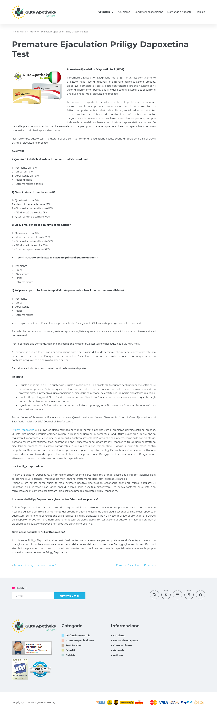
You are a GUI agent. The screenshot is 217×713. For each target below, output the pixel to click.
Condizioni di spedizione (148, 11)
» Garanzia (117, 650)
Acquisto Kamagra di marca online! (35, 565)
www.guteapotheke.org (43, 702)
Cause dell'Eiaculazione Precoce (135, 565)
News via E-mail (69, 595)
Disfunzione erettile (78, 635)
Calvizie (70, 655)
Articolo (200, 11)
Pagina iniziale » (20, 31)
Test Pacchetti (74, 645)
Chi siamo (124, 11)
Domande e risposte (179, 11)
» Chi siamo (118, 635)
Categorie (104, 11)
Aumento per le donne (80, 640)
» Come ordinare (121, 645)
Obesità (70, 650)
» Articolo (117, 655)
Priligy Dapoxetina (23, 429)
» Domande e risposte (124, 640)
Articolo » (34, 31)
